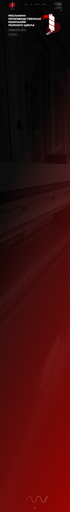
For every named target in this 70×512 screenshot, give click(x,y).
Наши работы (37, 4)
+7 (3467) (58, 4)
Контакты (43, 4)
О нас (31, 4)
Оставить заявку (13, 34)
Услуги (26, 4)
